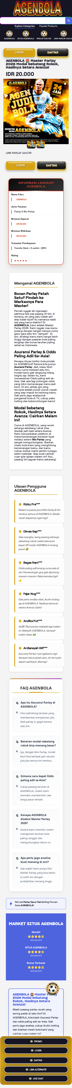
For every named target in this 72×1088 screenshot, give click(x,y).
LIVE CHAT (38, 1077)
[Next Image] (66, 112)
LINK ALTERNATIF (38, 1068)
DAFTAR (52, 52)
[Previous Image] (6, 112)
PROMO (38, 1042)
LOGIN (19, 52)
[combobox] (32, 20)
